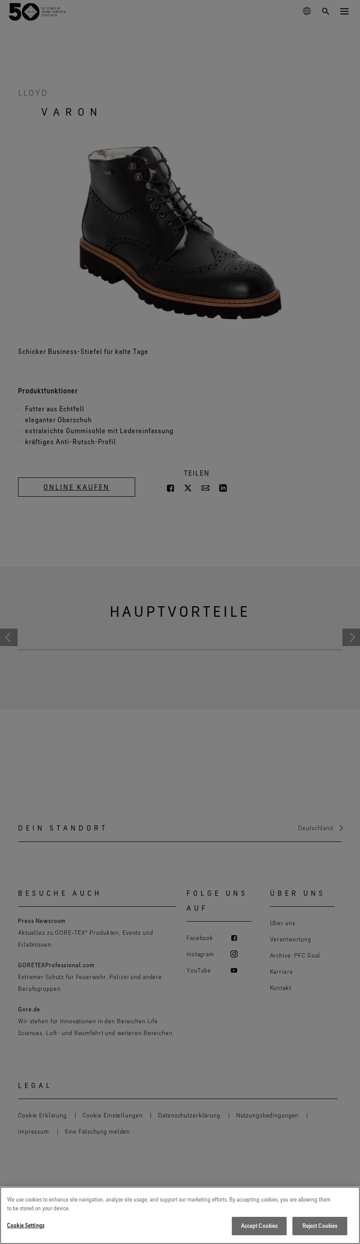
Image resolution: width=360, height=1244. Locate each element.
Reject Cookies (320, 1225)
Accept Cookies (259, 1225)
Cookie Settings (25, 1225)
